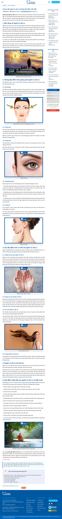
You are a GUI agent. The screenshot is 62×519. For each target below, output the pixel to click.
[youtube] (52, 504)
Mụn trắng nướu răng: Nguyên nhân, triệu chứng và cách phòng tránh (53, 62)
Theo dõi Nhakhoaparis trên (26, 11)
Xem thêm (27, 466)
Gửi (24, 487)
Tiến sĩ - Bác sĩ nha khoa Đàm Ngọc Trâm (17, 471)
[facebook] (49, 504)
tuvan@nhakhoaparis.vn (10, 504)
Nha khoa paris (17, 11)
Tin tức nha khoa (11, 5)
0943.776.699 (13, 500)
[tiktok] (54, 504)
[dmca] (52, 511)
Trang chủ (5, 5)
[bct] (52, 509)
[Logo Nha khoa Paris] (6, 494)
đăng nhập (8, 485)
